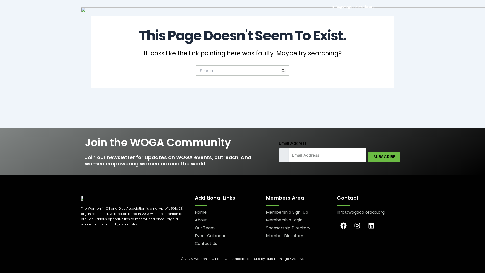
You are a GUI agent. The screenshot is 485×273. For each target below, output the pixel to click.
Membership (199, 18)
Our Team (169, 18)
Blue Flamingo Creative (285, 258)
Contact (229, 18)
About (144, 18)
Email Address (292, 143)
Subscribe (384, 157)
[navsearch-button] (400, 19)
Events (254, 18)
